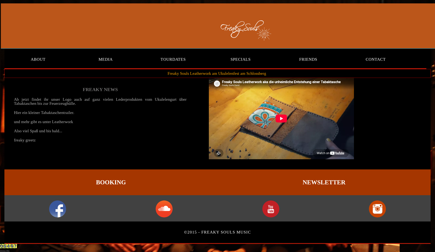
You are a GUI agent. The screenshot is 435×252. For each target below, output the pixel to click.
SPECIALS (241, 59)
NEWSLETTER (324, 182)
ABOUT (38, 59)
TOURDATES (173, 59)
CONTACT (376, 59)
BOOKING (111, 182)
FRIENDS (308, 59)
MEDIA (106, 59)
